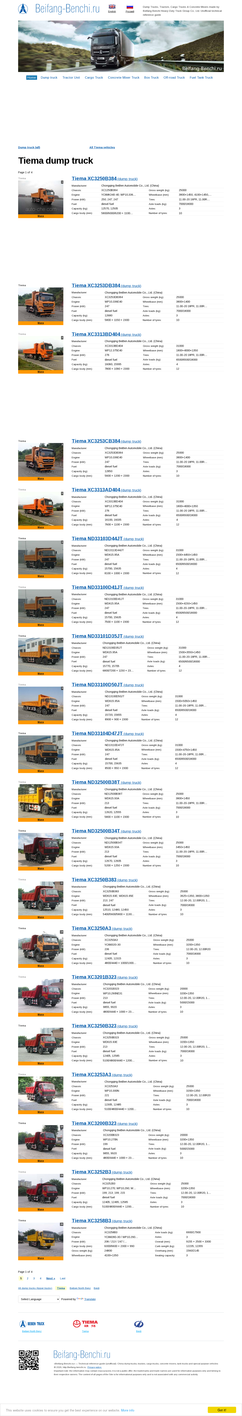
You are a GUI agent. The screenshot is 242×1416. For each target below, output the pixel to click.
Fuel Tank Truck (201, 77)
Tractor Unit (71, 77)
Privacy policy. (95, 1367)
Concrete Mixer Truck (123, 77)
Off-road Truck (174, 77)
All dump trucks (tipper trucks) (35, 1288)
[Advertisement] (121, 113)
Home (31, 77)
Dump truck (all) (29, 147)
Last (62, 1278)
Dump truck (49, 77)
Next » (50, 1278)
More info (127, 1410)
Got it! (222, 1409)
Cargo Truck (94, 77)
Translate (90, 1299)
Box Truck (151, 77)
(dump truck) (105, 179)
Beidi (96, 1288)
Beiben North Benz (80, 1288)
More (41, 216)
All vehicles (102, 147)
